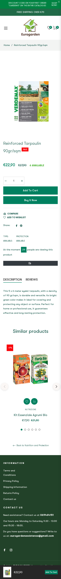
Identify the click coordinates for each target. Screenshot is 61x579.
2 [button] (25, 430)
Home (7, 45)
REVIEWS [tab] (32, 279)
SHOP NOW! (54, 4)
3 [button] (29, 430)
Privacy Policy (11, 481)
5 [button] (36, 430)
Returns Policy (11, 493)
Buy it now (30, 200)
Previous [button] (4, 386)
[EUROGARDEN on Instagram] (11, 550)
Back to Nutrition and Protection (32, 445)
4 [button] (32, 430)
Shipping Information (15, 487)
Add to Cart (51, 572)
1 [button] (21, 430)
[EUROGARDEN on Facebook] (4, 550)
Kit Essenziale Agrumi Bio (30, 415)
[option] (30, 386)
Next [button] (56, 386)
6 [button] (39, 430)
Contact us (9, 499)
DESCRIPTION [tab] (12, 279)
